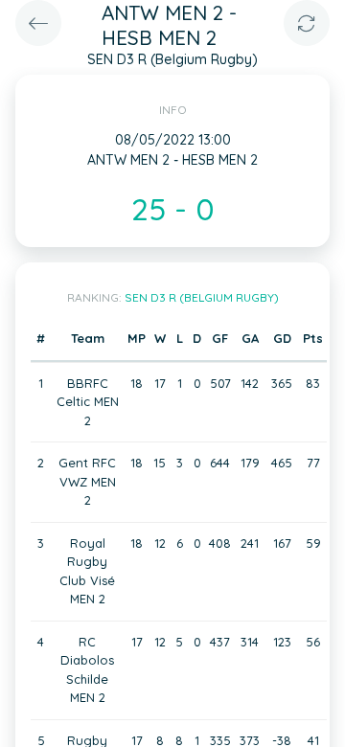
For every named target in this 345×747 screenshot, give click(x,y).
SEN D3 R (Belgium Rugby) (202, 297)
